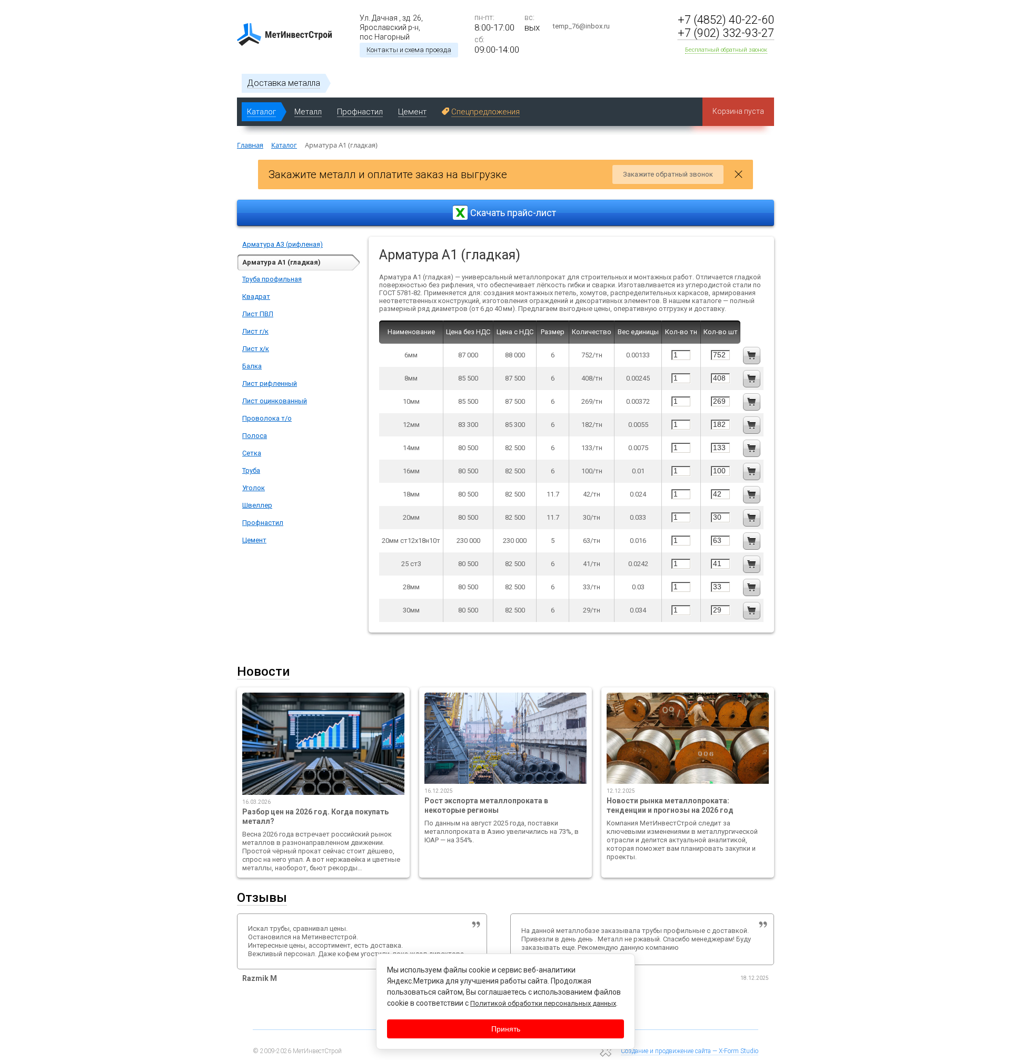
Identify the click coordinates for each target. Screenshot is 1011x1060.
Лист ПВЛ (257, 314)
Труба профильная (272, 279)
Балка (252, 366)
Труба (251, 470)
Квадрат (256, 296)
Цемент (254, 540)
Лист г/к (255, 331)
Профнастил (262, 523)
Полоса (254, 436)
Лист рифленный (269, 383)
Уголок (253, 488)
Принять (505, 1029)
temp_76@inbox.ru (581, 26)
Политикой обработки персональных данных (543, 1003)
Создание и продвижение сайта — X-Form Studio (689, 1051)
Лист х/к (255, 349)
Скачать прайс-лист (513, 212)
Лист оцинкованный (274, 401)
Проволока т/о (267, 418)
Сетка (251, 453)
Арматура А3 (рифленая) (282, 244)
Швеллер (257, 505)
